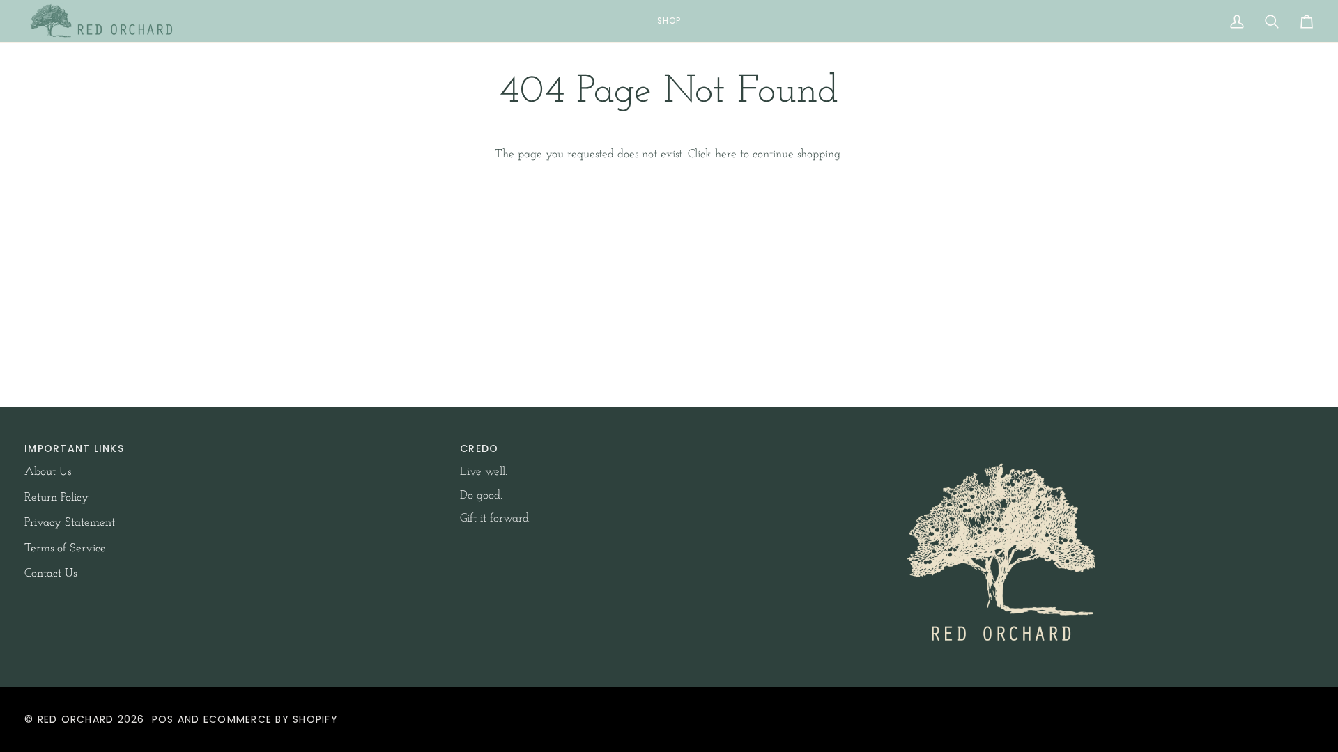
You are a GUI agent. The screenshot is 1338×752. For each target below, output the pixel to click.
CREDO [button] (479, 448)
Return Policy (56, 497)
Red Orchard (76, 719)
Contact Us (50, 573)
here (726, 154)
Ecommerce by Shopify (270, 719)
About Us (47, 472)
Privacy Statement (69, 522)
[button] (669, 21)
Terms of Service (65, 548)
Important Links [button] (74, 448)
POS (163, 719)
